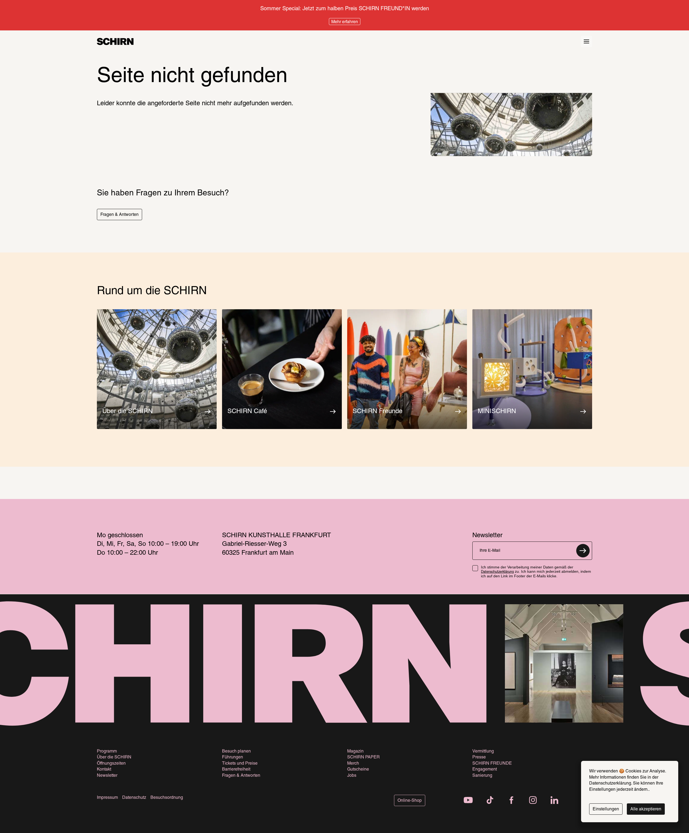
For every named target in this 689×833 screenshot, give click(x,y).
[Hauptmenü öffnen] (586, 41)
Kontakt (104, 769)
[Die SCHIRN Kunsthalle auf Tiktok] (490, 801)
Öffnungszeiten (111, 763)
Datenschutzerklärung (497, 572)
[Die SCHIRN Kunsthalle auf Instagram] (533, 801)
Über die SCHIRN (114, 757)
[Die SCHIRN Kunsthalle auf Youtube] (468, 801)
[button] (119, 214)
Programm (107, 751)
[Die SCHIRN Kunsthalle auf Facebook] (511, 801)
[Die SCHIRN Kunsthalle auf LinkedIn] (554, 801)
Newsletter (107, 776)
